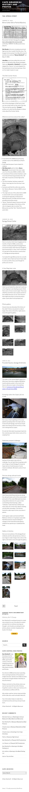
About (3, 788)
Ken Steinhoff (6, 722)
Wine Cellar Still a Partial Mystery (14, 22)
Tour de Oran (9, 756)
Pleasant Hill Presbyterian (19, 740)
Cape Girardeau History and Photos (12, 4)
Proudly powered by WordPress (14, 788)
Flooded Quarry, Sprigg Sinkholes (14, 363)
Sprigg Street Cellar (9, 221)
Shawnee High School (13, 737)
